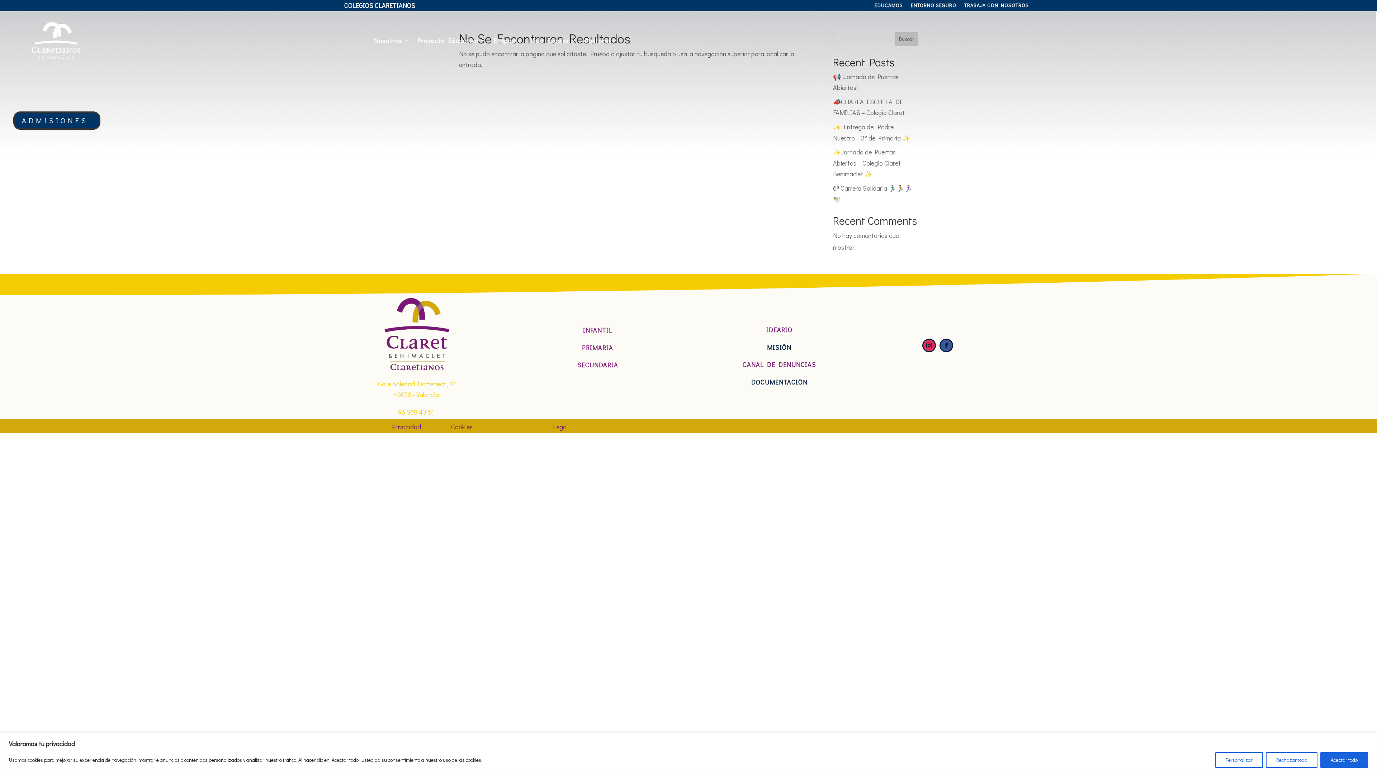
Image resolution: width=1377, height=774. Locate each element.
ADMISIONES (55, 120)
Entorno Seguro (933, 6)
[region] (688, 753)
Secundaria (597, 364)
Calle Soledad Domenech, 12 (416, 383)
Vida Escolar (549, 40)
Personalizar (1239, 759)
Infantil (597, 330)
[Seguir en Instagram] (929, 345)
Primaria (597, 347)
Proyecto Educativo (448, 40)
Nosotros (388, 40)
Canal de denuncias (779, 364)
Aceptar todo (1344, 759)
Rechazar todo (1291, 759)
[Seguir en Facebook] (946, 345)
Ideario (779, 329)
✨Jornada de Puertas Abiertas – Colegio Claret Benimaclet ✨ (867, 163)
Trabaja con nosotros (996, 6)
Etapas (504, 40)
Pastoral (597, 40)
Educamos (889, 6)
